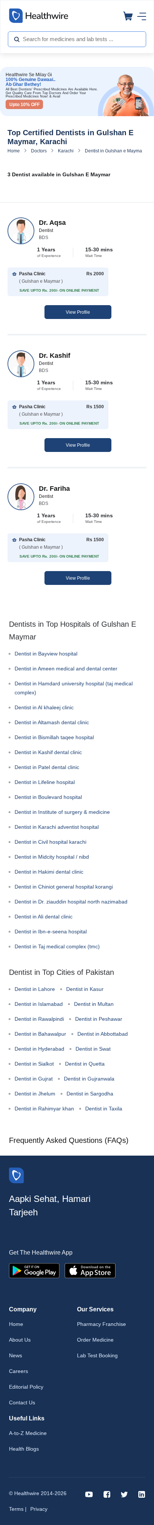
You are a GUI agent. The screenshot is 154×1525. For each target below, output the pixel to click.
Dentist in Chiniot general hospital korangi (64, 887)
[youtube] (89, 1494)
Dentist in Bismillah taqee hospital (54, 737)
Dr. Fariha (54, 488)
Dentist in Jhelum (35, 1094)
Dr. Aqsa (52, 222)
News (15, 1355)
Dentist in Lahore (35, 989)
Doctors (39, 151)
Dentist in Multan (94, 1004)
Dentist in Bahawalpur (40, 1034)
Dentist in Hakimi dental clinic (49, 872)
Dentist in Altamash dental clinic (52, 722)
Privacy (38, 1509)
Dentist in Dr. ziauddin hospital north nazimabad (71, 902)
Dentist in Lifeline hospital (45, 782)
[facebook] (107, 1494)
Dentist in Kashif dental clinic (48, 752)
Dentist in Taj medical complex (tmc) (57, 946)
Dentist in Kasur (85, 989)
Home (13, 151)
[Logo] (16, 1175)
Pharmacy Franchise (101, 1324)
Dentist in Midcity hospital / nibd (52, 857)
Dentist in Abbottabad (102, 1034)
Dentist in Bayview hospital (46, 654)
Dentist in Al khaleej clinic (44, 707)
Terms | (18, 1509)
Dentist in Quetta (85, 1064)
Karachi (66, 151)
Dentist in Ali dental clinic (44, 917)
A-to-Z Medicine (28, 1433)
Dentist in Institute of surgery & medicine (62, 812)
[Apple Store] (90, 1270)
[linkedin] (141, 1494)
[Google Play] (34, 1270)
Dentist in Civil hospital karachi (50, 842)
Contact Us (22, 1402)
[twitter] (124, 1494)
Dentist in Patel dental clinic (47, 767)
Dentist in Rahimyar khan (44, 1109)
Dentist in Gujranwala (89, 1079)
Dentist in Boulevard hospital (48, 797)
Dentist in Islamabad (39, 1004)
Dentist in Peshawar (98, 1019)
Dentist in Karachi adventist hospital (57, 827)
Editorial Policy (26, 1387)
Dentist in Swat (93, 1049)
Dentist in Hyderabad (39, 1049)
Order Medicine (95, 1340)
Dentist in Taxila (103, 1109)
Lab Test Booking (97, 1355)
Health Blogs (24, 1449)
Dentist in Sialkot (34, 1064)
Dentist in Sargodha (90, 1094)
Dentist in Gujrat (34, 1079)
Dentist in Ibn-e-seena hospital (51, 931)
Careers (18, 1371)
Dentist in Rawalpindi (39, 1019)
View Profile (78, 312)
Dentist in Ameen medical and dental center (66, 669)
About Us (20, 1340)
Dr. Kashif (54, 355)
